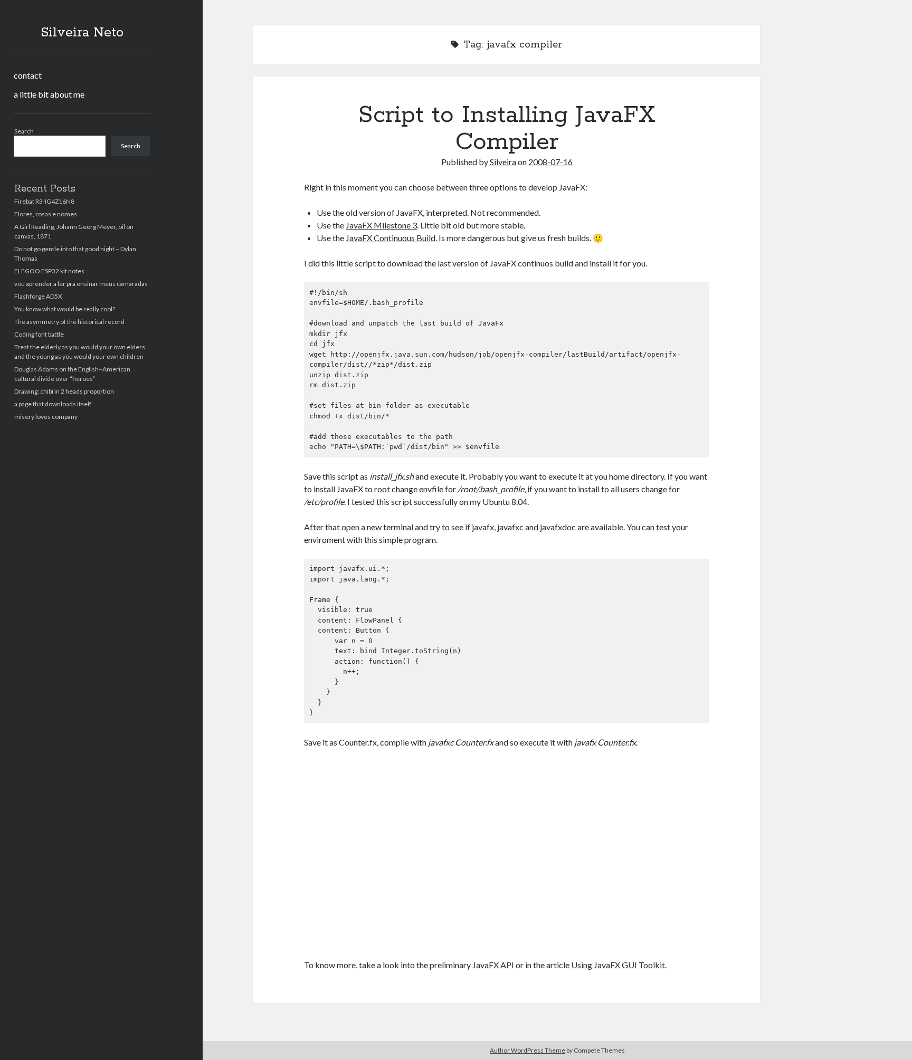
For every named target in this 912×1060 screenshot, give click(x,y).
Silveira (503, 162)
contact (28, 75)
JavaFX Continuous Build (390, 238)
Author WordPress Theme (527, 1050)
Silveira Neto (82, 32)
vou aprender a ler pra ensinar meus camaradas (81, 284)
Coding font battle (39, 334)
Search (24, 131)
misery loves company (46, 417)
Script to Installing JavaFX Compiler (507, 128)
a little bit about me (49, 94)
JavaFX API (493, 965)
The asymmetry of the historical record (69, 322)
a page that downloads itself (52, 404)
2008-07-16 (550, 162)
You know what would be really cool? (64, 309)
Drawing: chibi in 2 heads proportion (64, 391)
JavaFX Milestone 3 (381, 225)
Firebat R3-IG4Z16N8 (44, 201)
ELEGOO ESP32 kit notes (49, 271)
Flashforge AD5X (38, 296)
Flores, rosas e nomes (45, 214)
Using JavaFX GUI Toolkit (618, 965)
